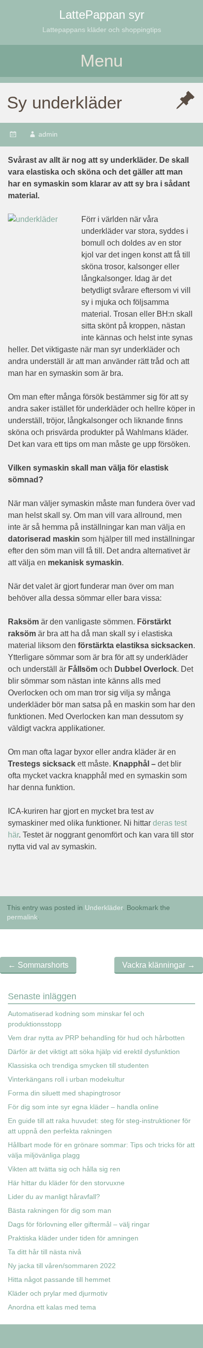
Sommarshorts (38, 965)
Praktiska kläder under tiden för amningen (73, 1238)
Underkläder (104, 907)
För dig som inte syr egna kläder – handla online (83, 1107)
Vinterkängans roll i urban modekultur (66, 1079)
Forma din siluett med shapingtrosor (64, 1093)
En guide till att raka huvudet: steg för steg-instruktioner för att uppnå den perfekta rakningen (99, 1126)
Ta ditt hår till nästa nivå (44, 1252)
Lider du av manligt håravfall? (54, 1197)
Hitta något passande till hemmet (59, 1279)
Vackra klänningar (158, 965)
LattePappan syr (101, 14)
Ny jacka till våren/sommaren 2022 (62, 1266)
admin (48, 134)
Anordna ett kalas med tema (52, 1307)
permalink (22, 917)
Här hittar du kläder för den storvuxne (66, 1183)
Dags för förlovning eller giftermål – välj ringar (79, 1224)
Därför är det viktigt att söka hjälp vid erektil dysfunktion (94, 1052)
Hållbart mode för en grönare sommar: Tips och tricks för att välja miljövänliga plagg (101, 1150)
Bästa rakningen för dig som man (59, 1210)
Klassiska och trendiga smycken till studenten (78, 1065)
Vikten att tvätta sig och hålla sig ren (64, 1169)
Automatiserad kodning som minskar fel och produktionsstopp (76, 1019)
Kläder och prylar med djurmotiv (57, 1293)
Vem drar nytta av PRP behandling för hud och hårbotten (96, 1038)
